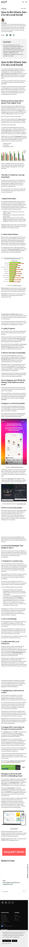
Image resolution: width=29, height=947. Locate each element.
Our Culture (16, 919)
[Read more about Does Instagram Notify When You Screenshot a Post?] (23, 890)
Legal (2, 922)
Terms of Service (4, 917)
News (15, 917)
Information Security (5, 920)
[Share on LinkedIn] (10, 35)
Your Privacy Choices (8, 925)
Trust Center (3, 923)
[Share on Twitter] (13, 35)
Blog (4, 880)
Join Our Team (17, 916)
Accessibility (3, 914)
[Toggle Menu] (26, 2)
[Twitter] (9, 902)
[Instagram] (12, 902)
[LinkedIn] (6, 902)
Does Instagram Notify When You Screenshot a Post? (10, 883)
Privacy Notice (4, 916)
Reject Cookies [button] (6, 940)
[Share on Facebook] (7, 35)
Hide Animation (14, 828)
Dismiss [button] (14, 940)
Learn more (16, 937)
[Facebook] (2, 902)
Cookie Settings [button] (4, 919)
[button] (6, 943)
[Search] (23, 2)
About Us (16, 914)
